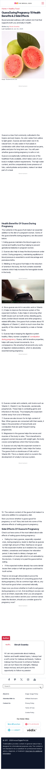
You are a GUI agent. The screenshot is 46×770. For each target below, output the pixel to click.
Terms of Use (29, 708)
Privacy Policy (29, 703)
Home (4, 9)
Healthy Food (13, 9)
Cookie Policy (29, 712)
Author (6, 638)
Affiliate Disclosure (31, 698)
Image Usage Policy (31, 694)
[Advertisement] (23, 112)
